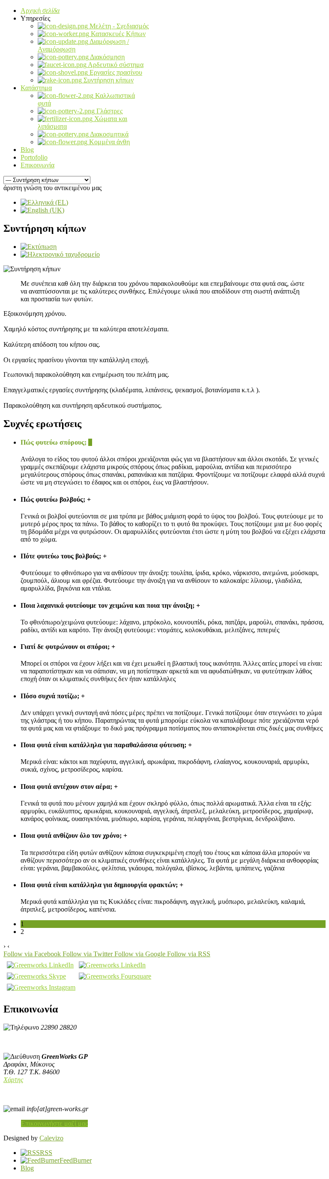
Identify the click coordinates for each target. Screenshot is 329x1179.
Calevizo (51, 1138)
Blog (27, 1168)
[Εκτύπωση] (39, 246)
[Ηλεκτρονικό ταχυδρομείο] (60, 254)
